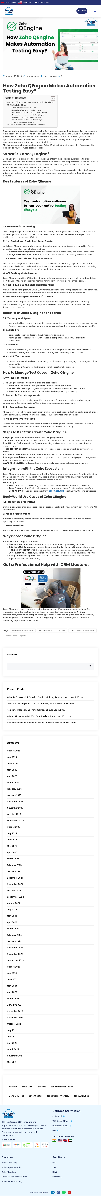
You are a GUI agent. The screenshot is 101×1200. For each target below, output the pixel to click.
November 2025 (15, 808)
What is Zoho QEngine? (19, 105)
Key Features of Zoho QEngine (24, 108)
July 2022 (12, 1030)
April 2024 (12, 922)
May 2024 (12, 916)
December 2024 (15, 877)
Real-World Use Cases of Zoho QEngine (28, 120)
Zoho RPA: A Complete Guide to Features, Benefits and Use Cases (40, 703)
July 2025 (12, 833)
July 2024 (12, 909)
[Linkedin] (53, 1192)
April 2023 (12, 992)
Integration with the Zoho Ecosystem (27, 117)
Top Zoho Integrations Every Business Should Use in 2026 (36, 710)
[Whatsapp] (64, 1192)
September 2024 (15, 897)
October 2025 (14, 814)
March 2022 (13, 1049)
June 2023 (12, 979)
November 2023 (15, 954)
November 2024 (15, 884)
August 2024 (13, 903)
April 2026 (12, 776)
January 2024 (14, 941)
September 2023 (15, 960)
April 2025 (12, 852)
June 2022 (12, 1036)
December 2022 (15, 1011)
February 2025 (14, 865)
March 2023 (13, 998)
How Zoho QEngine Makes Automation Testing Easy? (30, 102)
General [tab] (13, 1086)
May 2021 (11, 1062)
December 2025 (15, 801)
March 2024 (13, 928)
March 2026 (13, 782)
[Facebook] (58, 1192)
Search (12, 654)
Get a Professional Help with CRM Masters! (27, 125)
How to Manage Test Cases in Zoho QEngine (30, 112)
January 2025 (14, 871)
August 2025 (13, 827)
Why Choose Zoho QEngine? (24, 122)
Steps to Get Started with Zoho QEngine (29, 115)
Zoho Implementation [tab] (62, 1086)
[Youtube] (69, 1192)
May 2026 (12, 770)
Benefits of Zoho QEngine (22, 630)
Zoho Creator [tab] (35, 1096)
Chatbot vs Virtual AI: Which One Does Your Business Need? (41, 722)
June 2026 (12, 763)
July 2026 (12, 757)
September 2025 (15, 820)
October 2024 (14, 890)
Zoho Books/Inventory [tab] (58, 1096)
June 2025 (12, 839)
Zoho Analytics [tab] (81, 1096)
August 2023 (13, 966)
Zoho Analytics (56, 490)
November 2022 (15, 1017)
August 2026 (13, 750)
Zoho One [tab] (41, 1086)
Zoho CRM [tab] (27, 1086)
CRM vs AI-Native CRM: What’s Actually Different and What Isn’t (39, 716)
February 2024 (14, 935)
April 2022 (12, 1043)
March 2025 (13, 858)
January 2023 (14, 1004)
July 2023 (12, 973)
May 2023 (12, 985)
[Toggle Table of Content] (52, 98)
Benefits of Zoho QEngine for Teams (27, 110)
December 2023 (15, 947)
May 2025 (12, 846)
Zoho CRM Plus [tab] (16, 1096)
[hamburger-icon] (94, 11)
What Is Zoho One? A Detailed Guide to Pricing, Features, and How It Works (45, 697)
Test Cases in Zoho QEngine (82, 630)
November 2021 (14, 1055)
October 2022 (14, 1023)
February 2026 (14, 789)
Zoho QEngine (50, 76)
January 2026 (14, 795)
